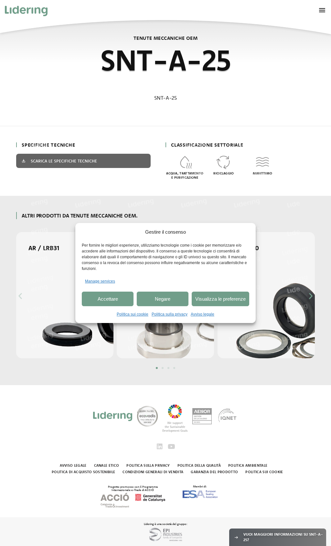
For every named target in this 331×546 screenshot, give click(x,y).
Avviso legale (202, 314)
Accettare (108, 299)
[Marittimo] (262, 162)
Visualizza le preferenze (220, 299)
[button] (20, 296)
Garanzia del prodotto (214, 472)
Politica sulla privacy (169, 314)
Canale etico (106, 465)
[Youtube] (171, 446)
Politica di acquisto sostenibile (83, 472)
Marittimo (262, 173)
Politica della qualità (199, 465)
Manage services (100, 281)
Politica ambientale (247, 465)
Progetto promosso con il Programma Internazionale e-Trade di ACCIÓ (133, 488)
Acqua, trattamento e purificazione (184, 175)
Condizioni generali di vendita (153, 472)
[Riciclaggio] (224, 162)
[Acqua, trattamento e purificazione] (185, 162)
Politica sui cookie (132, 314)
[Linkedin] (160, 446)
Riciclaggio (223, 173)
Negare (162, 299)
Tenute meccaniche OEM (165, 38)
